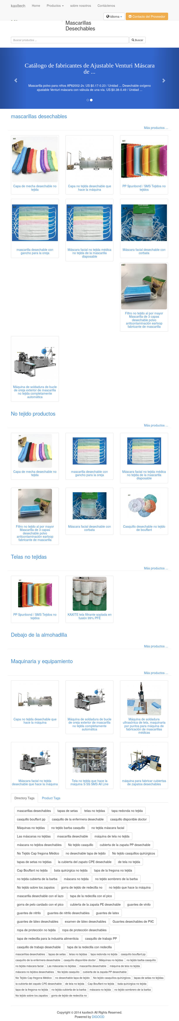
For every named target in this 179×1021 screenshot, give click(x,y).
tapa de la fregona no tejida (113, 870)
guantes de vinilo (139, 904)
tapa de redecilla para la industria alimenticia (48, 938)
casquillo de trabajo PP (101, 938)
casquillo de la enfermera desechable (78, 819)
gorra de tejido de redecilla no (81, 887)
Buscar (138, 40)
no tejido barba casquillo (68, 827)
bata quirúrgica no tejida (71, 870)
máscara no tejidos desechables (39, 844)
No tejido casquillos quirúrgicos (133, 853)
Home (36, 5)
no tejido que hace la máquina (130, 887)
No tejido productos (33, 413)
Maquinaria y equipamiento (42, 661)
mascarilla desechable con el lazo (40, 896)
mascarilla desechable (72, 836)
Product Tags (51, 798)
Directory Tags (24, 798)
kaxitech (18, 5)
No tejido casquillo (80, 844)
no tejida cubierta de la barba (37, 879)
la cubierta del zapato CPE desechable (85, 862)
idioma (114, 16)
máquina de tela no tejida (112, 836)
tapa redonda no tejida (127, 810)
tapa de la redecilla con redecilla (89, 947)
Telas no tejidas (29, 556)
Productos (54, 5)
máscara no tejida (76, 879)
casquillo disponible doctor (128, 819)
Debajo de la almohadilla (39, 634)
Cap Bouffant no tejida (32, 870)
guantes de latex (107, 913)
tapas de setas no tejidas (34, 862)
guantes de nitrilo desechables (68, 913)
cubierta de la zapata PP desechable (125, 844)
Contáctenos (106, 5)
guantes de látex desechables (37, 921)
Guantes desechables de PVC (133, 921)
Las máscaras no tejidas (34, 836)
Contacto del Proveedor (148, 16)
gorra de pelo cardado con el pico (40, 904)
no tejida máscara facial (107, 827)
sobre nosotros (80, 5)
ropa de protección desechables (84, 930)
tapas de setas (67, 810)
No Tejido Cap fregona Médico (38, 853)
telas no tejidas (94, 810)
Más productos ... (156, 127)
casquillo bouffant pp (31, 819)
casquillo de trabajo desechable (39, 947)
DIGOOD (98, 1016)
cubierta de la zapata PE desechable (95, 904)
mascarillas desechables (39, 116)
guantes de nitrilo (29, 913)
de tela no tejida (129, 862)
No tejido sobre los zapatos (36, 887)
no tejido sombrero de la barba (116, 879)
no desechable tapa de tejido (86, 853)
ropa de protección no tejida (36, 930)
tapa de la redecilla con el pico (91, 896)
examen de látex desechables (85, 921)
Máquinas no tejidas (31, 827)
